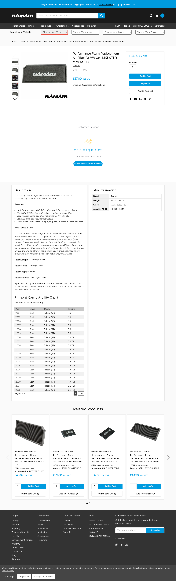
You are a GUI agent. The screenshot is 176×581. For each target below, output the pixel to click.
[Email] (135, 98)
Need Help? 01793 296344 (138, 26)
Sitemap (16, 559)
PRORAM (68, 524)
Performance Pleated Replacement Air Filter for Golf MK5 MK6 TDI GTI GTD (144, 458)
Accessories (78, 26)
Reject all (24, 576)
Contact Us (17, 551)
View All (67, 532)
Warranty (16, 544)
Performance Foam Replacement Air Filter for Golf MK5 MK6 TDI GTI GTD (67, 458)
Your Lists (159, 26)
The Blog (16, 536)
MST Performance (72, 528)
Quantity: (133, 62)
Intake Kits (45, 26)
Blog (14, 555)
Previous (15, 56)
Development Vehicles (22, 540)
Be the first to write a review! (88, 163)
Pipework (92, 26)
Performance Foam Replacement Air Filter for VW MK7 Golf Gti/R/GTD (105, 458)
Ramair (67, 520)
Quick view (30, 433)
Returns (15, 524)
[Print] (140, 98)
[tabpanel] (30, 457)
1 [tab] (87, 503)
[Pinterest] (149, 98)
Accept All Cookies (43, 576)
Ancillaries (61, 26)
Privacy (15, 520)
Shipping (16, 528)
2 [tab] (89, 503)
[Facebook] (130, 98)
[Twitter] (145, 98)
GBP (117, 26)
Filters (31, 26)
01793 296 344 (106, 4)
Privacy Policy (8, 570)
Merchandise (18, 26)
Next (15, 99)
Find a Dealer (18, 547)
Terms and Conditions (22, 532)
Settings (9, 576)
